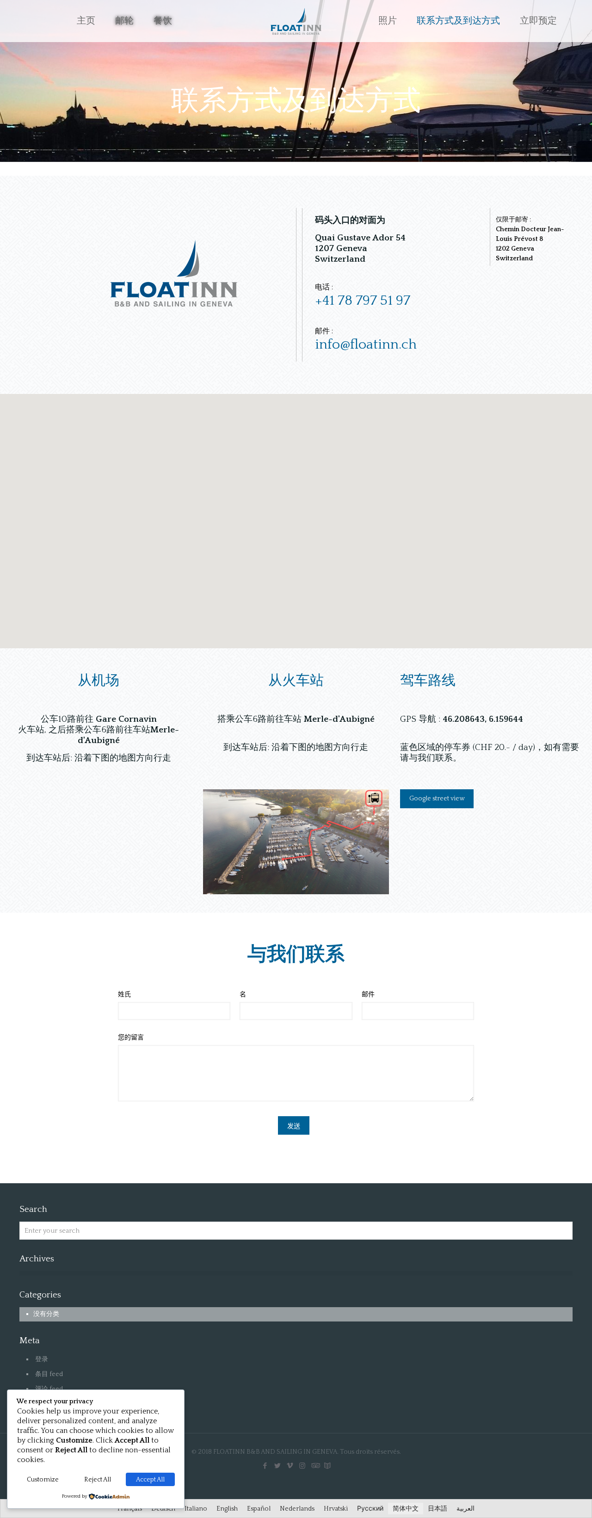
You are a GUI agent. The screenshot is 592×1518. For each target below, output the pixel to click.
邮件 (368, 994)
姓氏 (124, 994)
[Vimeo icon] (290, 1466)
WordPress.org (57, 1403)
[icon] (327, 1466)
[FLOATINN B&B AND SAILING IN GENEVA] (295, 21)
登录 (41, 1359)
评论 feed (49, 1389)
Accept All (150, 1479)
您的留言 (131, 1037)
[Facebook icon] (265, 1466)
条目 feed (49, 1374)
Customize (43, 1479)
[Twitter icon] (277, 1466)
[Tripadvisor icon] (315, 1466)
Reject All (97, 1479)
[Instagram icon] (302, 1466)
